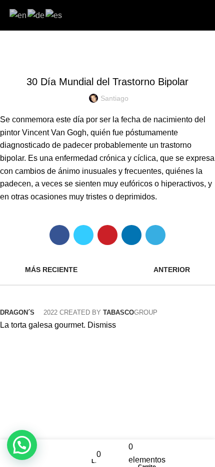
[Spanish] (54, 15)
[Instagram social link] (113, 15)
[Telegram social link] (156, 235)
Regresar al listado (107, 269)
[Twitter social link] (84, 235)
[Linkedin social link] (132, 235)
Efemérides (107, 56)
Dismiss (102, 325)
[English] (19, 15)
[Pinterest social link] (108, 235)
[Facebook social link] (102, 15)
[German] (37, 15)
